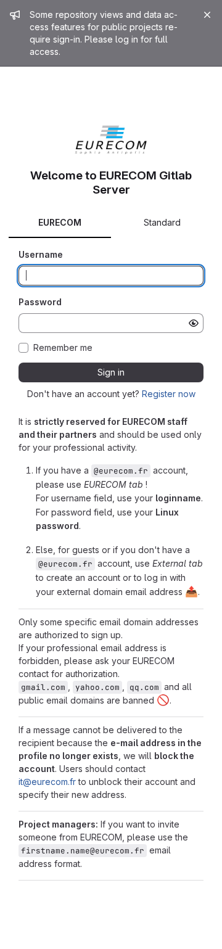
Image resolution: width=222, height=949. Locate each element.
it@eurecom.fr (47, 781)
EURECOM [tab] (59, 222)
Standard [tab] (162, 222)
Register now (168, 393)
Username (40, 254)
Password (40, 302)
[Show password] (194, 323)
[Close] (207, 14)
